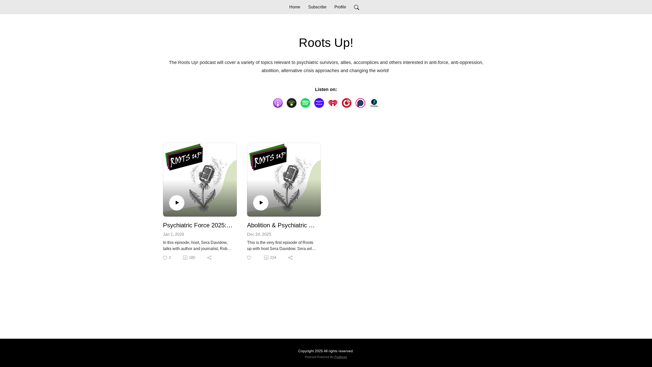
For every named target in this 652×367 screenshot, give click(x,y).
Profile (340, 7)
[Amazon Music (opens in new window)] (319, 103)
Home (294, 7)
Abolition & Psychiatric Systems (282, 225)
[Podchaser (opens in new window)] (360, 103)
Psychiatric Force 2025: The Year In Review (198, 225)
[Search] (356, 7)
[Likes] (249, 257)
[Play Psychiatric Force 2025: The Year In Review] (176, 203)
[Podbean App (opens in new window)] (291, 103)
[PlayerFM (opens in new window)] (346, 103)
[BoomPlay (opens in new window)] (374, 103)
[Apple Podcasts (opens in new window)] (278, 103)
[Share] (210, 257)
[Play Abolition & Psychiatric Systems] (260, 203)
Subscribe (317, 7)
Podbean (340, 357)
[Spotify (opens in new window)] (305, 103)
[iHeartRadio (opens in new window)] (333, 103)
